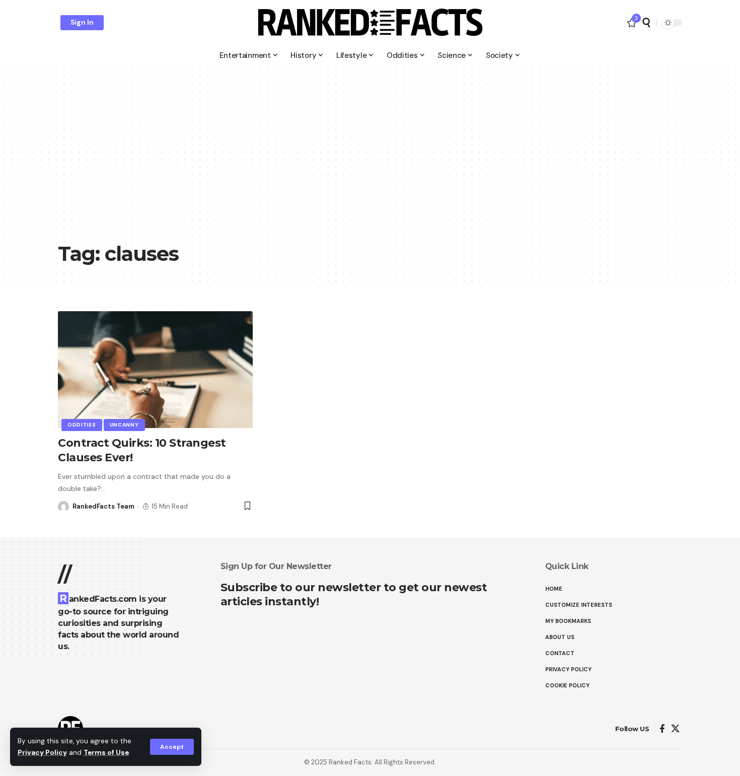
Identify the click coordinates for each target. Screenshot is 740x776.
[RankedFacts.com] (370, 23)
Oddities (81, 424)
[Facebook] (662, 729)
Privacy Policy (42, 752)
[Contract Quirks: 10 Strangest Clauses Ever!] (155, 369)
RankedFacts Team (103, 506)
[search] (646, 23)
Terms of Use (106, 752)
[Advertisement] (370, 161)
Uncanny (124, 424)
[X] (675, 729)
